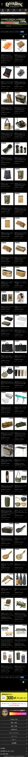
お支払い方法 (14, 719)
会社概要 (14, 743)
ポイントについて (14, 733)
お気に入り (14, 11)
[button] (26, 36)
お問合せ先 (14, 729)
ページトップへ (26, 690)
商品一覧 (8, 11)
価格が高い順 (17, 31)
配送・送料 (14, 722)
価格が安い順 (12, 31)
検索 (27, 13)
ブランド (9, 15)
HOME (1, 15)
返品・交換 (14, 726)
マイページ (20, 11)
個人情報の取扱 (4, 754)
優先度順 (6, 31)
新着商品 (2, 11)
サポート (14, 739)
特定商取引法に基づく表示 (7, 751)
